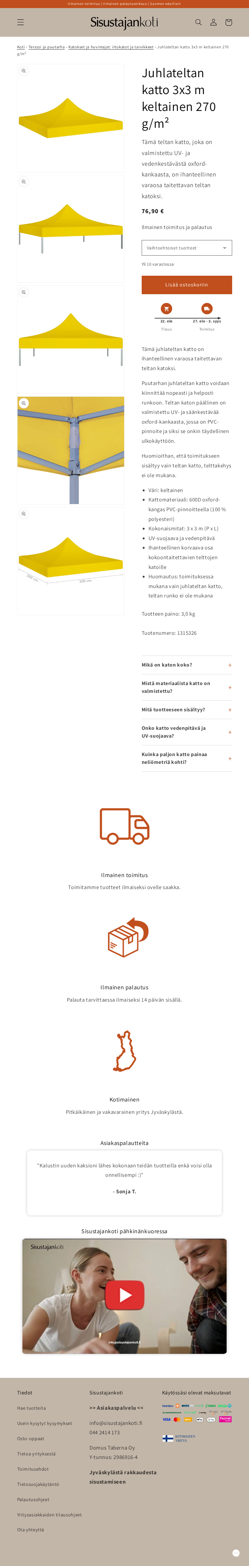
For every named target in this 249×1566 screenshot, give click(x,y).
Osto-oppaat (30, 1438)
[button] (20, 22)
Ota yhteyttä (30, 1529)
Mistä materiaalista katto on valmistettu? (176, 687)
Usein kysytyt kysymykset (44, 1423)
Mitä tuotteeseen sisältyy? (173, 709)
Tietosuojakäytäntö (38, 1484)
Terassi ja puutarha (47, 47)
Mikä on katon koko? (167, 664)
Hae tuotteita (31, 1408)
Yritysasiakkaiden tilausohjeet (49, 1515)
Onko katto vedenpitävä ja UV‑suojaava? (174, 732)
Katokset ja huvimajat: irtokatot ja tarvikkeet (111, 47)
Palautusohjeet (33, 1499)
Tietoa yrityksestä (36, 1454)
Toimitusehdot (33, 1469)
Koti (21, 47)
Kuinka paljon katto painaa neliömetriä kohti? (174, 758)
